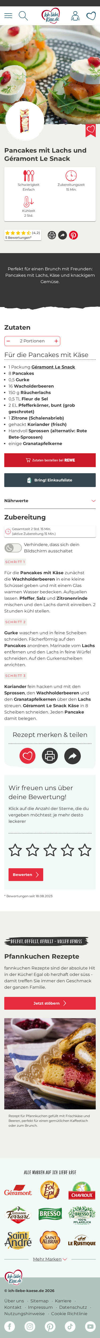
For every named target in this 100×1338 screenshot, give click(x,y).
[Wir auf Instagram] (30, 1327)
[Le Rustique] (82, 1240)
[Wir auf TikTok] (70, 1327)
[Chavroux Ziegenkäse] (82, 1190)
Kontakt (13, 1307)
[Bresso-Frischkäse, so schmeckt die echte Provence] (50, 1215)
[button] (62, 235)
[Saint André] (18, 1240)
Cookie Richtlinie (69, 1313)
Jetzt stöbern (47, 1003)
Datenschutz (73, 1307)
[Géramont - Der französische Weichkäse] (18, 1190)
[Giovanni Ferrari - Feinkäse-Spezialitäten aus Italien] (18, 1215)
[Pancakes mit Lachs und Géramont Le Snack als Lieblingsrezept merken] (91, 130)
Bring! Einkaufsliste (53, 480)
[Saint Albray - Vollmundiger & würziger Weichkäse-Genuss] (50, 1240)
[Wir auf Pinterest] (50, 1327)
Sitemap (40, 1300)
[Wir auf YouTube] (90, 1327)
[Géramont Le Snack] (24, 121)
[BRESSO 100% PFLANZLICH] (82, 1215)
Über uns (14, 1300)
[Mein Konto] (75, 15)
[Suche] (23, 15)
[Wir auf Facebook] (9, 1327)
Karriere (64, 1300)
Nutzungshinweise (25, 1313)
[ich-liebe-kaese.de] (13, 1277)
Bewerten (22, 874)
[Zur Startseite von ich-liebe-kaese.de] (51, 15)
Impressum (41, 1307)
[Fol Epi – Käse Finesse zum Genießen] (49, 1190)
